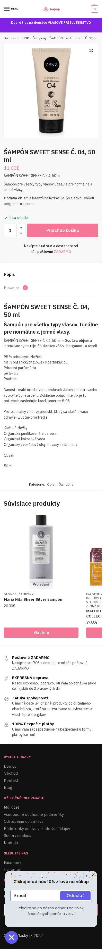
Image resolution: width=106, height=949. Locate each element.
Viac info (41, 632)
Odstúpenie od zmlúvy (23, 821)
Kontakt (11, 780)
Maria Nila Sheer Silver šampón (33, 599)
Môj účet (11, 807)
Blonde (10, 594)
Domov (9, 38)
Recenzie (15, 287)
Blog (8, 787)
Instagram (13, 869)
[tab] (51, 274)
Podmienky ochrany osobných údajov (37, 828)
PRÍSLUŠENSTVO (77, 22)
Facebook (13, 862)
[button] (91, 51)
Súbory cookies (17, 835)
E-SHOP (23, 38)
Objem (52, 484)
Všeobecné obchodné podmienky (34, 814)
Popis (9, 274)
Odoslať (75, 896)
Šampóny (39, 38)
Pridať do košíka (62, 230)
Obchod (11, 773)
